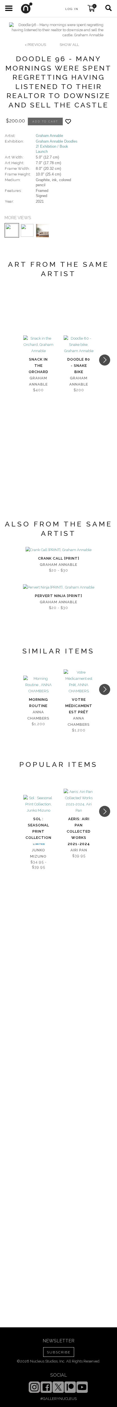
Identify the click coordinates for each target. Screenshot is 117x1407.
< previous (35, 45)
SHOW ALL (69, 45)
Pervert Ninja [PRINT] (58, 596)
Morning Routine (38, 702)
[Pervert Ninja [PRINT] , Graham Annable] (58, 587)
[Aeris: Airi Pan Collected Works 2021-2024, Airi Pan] (79, 801)
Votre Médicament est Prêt (78, 705)
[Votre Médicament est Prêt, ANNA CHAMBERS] (79, 681)
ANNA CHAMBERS (38, 715)
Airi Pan (78, 850)
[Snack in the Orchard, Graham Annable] (38, 344)
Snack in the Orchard (38, 365)
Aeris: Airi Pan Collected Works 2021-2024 (79, 831)
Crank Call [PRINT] (58, 558)
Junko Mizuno (38, 853)
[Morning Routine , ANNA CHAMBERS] (38, 685)
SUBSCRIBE (58, 1352)
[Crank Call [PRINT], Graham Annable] (58, 550)
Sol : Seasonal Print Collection (38, 828)
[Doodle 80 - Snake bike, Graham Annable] (79, 344)
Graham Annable (49, 136)
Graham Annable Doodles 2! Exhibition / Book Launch (57, 146)
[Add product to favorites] (68, 121)
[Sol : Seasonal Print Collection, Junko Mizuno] (38, 804)
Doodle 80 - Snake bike (78, 365)
